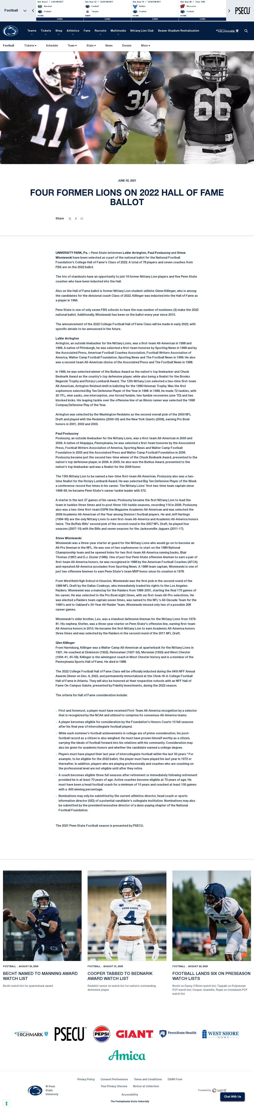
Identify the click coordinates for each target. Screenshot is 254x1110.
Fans (87, 31)
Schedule (52, 46)
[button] (33, 10)
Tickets (46, 31)
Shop (58, 31)
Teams (31, 31)
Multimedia (118, 31)
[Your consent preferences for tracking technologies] (6, 1103)
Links (60, 19)
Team (71, 46)
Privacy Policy (86, 1079)
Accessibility (130, 1094)
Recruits (100, 31)
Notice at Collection (146, 1086)
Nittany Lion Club (142, 31)
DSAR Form (175, 1079)
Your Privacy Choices (114, 1086)
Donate (126, 46)
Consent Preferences (114, 1079)
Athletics (73, 31)
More (144, 46)
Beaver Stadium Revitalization (178, 31)
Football (9, 966)
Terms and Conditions (148, 1079)
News (108, 46)
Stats (90, 46)
